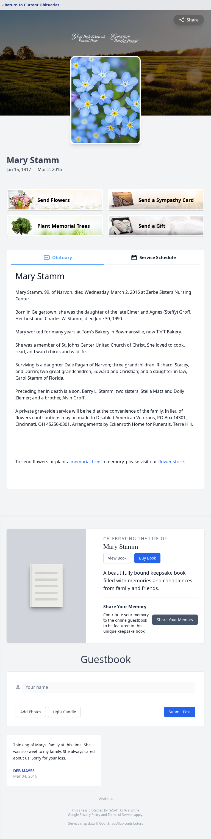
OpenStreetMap (111, 823)
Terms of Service (120, 814)
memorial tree (85, 462)
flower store (171, 462)
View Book (117, 558)
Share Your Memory (175, 619)
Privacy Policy (90, 814)
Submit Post (180, 711)
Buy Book (147, 558)
